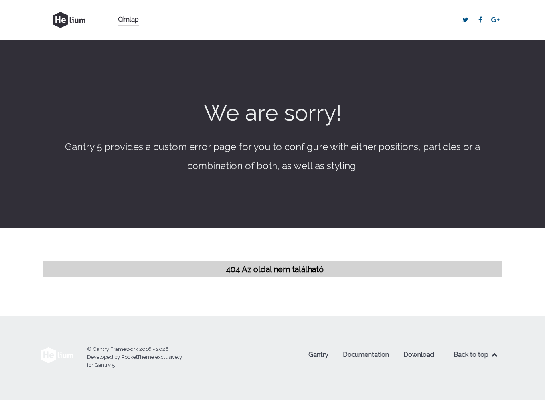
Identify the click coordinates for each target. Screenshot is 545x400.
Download (418, 354)
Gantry (318, 354)
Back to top (472, 354)
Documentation (366, 354)
